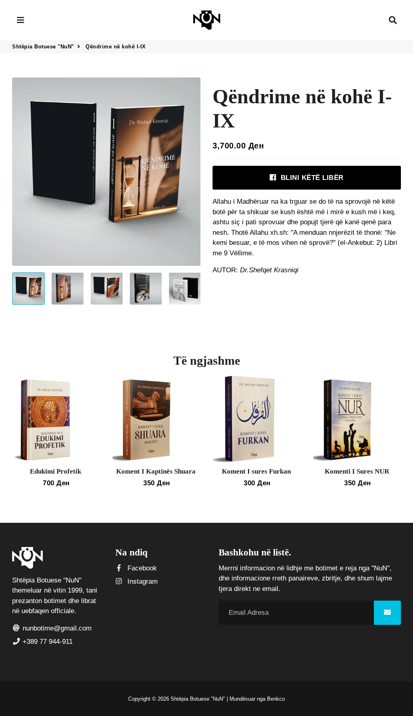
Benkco (276, 699)
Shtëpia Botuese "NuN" (43, 47)
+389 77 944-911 (47, 641)
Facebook (141, 568)
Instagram (141, 581)
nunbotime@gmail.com (56, 628)
